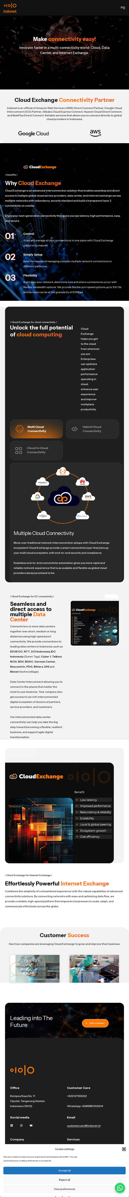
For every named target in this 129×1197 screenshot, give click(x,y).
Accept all (64, 1170)
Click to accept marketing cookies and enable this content (35, 968)
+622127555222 (77, 1096)
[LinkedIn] (11, 1125)
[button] (124, 1149)
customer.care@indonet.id (83, 1125)
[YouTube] (31, 1125)
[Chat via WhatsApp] (120, 1188)
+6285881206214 (92, 1106)
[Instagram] (21, 1125)
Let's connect (96, 1023)
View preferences (64, 1189)
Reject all (64, 1179)
